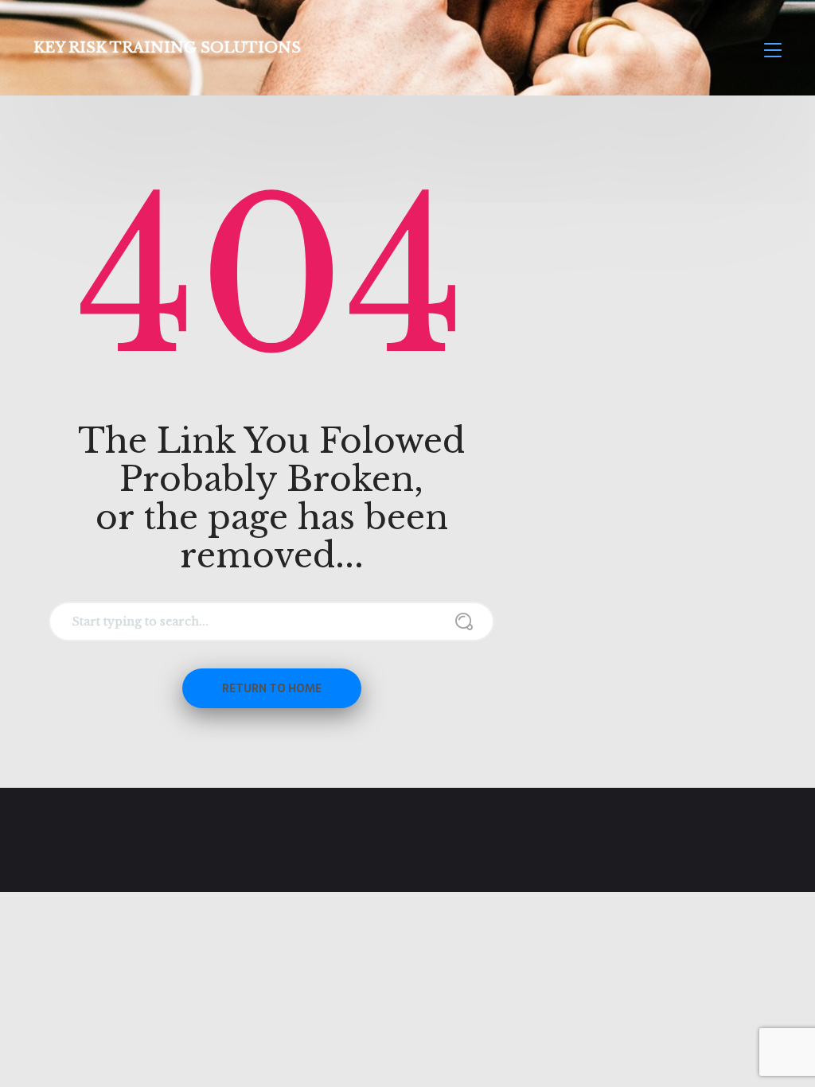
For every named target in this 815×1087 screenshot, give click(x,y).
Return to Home (272, 688)
